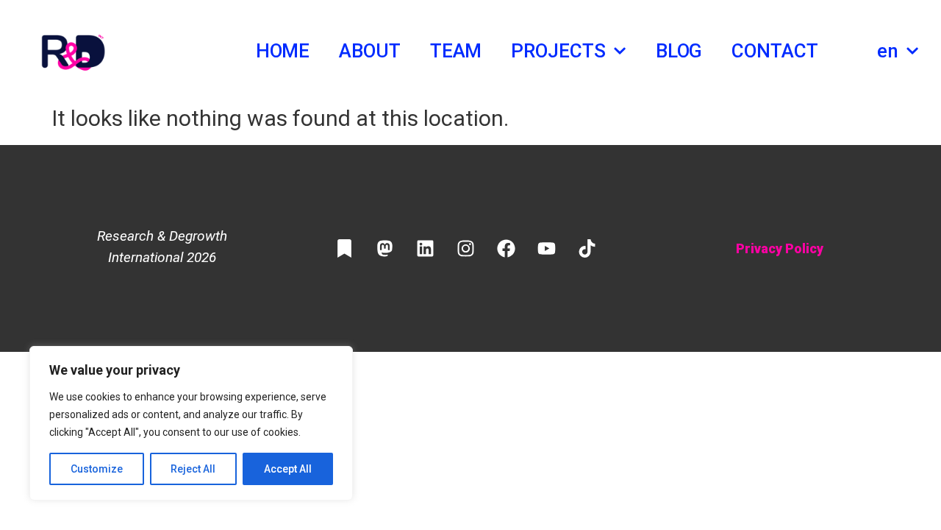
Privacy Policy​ (779, 248)
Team (456, 51)
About (370, 51)
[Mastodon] (384, 248)
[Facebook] (505, 248)
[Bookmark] (344, 248)
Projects (558, 51)
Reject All (193, 469)
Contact (774, 51)
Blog (679, 51)
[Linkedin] (425, 248)
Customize (97, 469)
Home (283, 51)
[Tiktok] (586, 248)
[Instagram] (465, 248)
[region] (191, 423)
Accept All (288, 469)
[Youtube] (546, 248)
